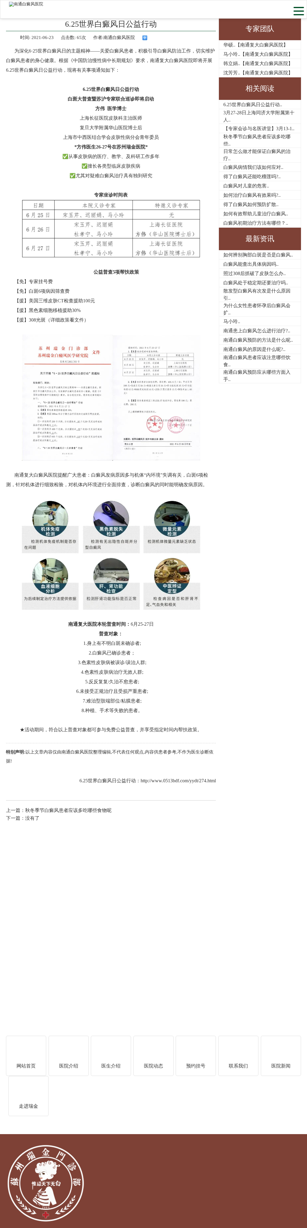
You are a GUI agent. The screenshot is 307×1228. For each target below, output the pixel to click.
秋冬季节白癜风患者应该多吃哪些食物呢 (68, 810)
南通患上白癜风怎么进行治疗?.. (256, 330)
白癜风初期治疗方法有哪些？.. (255, 223)
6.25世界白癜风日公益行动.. (252, 104)
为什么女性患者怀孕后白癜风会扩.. (257, 309)
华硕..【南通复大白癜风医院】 (255, 44)
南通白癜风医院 (77, 752)
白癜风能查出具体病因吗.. (251, 264)
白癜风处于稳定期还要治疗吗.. (255, 282)
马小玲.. (231, 321)
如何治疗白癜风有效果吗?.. (252, 195)
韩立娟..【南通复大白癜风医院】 (258, 63)
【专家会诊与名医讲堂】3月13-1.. (258, 128)
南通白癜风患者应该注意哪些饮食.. (257, 361)
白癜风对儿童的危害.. (246, 185)
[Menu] (299, 10)
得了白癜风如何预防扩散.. (251, 204)
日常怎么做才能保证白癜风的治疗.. (257, 155)
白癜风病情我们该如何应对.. (253, 167)
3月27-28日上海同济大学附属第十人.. (258, 116)
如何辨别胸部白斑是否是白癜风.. (258, 254)
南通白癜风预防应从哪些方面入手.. (257, 376)
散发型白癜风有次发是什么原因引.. (257, 294)
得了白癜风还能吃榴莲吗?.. (252, 176)
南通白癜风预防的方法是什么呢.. (258, 340)
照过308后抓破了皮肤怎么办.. (254, 273)
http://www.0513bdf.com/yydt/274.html (178, 780)
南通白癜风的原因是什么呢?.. (254, 349)
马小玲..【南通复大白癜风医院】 (258, 54)
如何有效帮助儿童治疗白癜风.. (255, 213)
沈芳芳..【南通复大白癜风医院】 (258, 72)
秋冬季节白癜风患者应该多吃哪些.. (257, 140)
